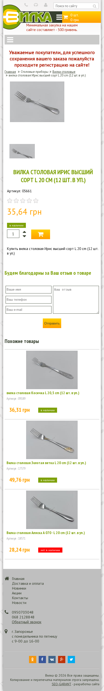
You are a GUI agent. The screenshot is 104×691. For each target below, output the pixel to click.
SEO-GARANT (61, 684)
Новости (19, 602)
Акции (17, 593)
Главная (10, 72)
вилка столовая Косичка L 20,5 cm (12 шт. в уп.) (43, 392)
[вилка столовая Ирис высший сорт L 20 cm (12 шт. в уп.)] (37, 120)
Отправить (52, 323)
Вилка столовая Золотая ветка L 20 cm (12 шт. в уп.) (46, 462)
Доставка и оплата (28, 583)
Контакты (20, 597)
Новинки (19, 588)
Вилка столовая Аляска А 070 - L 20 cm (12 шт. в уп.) (46, 532)
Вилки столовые (63, 72)
